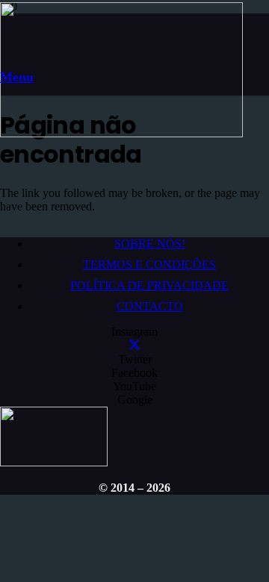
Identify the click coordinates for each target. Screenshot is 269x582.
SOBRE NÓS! (149, 243)
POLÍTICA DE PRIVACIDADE (149, 285)
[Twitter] (134, 346)
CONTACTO (150, 306)
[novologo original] (121, 133)
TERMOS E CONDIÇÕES (149, 264)
